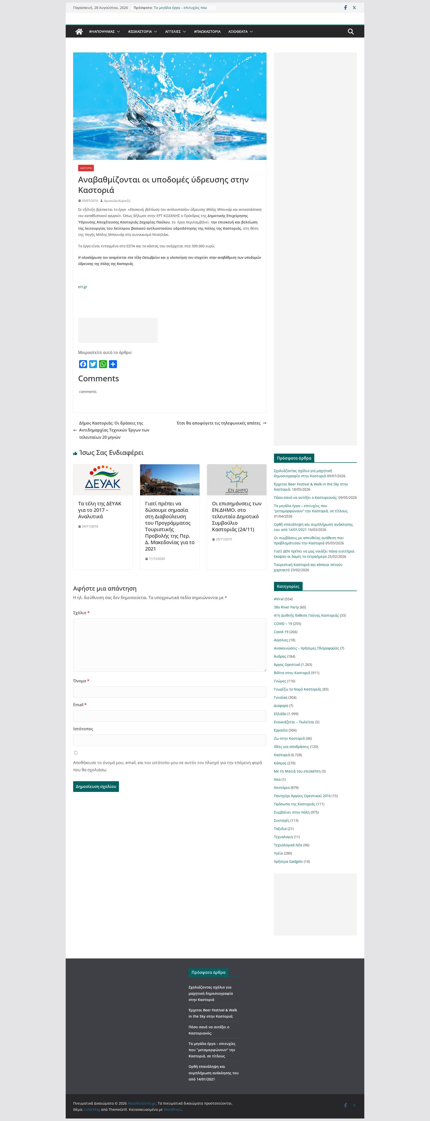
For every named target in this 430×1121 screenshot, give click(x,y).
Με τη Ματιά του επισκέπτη (297, 771)
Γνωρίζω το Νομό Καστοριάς (298, 689)
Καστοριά (86, 168)
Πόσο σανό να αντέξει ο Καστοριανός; (305, 497)
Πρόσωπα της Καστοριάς (294, 804)
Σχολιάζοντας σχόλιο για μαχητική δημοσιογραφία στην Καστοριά (211, 993)
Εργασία (281, 730)
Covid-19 (281, 631)
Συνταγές (281, 820)
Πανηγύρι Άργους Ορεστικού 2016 (302, 795)
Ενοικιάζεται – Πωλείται (294, 722)
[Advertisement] (118, 330)
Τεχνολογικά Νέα (288, 845)
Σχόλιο (81, 612)
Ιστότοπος (83, 729)
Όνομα (81, 681)
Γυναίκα (280, 697)
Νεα (277, 779)
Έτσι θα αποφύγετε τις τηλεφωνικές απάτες (219, 423)
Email (80, 704)
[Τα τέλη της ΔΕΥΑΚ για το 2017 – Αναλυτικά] (103, 468)
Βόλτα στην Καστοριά (292, 672)
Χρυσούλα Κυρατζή (117, 201)
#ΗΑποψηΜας (102, 31)
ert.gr (82, 286)
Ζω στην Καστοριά (289, 738)
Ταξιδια (280, 828)
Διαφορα (281, 705)
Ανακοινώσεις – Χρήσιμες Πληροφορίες (306, 648)
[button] (117, 31)
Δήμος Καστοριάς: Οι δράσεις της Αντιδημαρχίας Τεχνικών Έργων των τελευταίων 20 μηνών (114, 430)
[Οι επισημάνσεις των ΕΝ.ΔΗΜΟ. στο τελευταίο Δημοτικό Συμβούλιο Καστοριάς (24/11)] (237, 468)
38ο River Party (286, 607)
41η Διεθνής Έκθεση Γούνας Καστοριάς (306, 615)
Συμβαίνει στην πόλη (292, 812)
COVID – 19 (283, 623)
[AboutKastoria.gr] (79, 32)
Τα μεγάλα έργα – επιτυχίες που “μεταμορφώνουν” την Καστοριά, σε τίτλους (212, 1049)
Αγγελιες (173, 31)
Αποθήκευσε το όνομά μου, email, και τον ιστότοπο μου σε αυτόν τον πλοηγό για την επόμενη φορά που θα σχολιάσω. (167, 766)
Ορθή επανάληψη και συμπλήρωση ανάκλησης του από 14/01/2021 (214, 1072)
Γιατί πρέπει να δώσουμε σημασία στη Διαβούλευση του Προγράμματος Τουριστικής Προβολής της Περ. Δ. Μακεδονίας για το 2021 (170, 526)
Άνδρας (280, 656)
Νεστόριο (282, 787)
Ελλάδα (280, 713)
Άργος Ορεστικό (287, 664)
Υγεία (278, 853)
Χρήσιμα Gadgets (288, 861)
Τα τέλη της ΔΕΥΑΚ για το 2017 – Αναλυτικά (99, 510)
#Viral (279, 599)
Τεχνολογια (283, 836)
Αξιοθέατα (238, 31)
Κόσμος (280, 763)
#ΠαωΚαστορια (207, 31)
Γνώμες (280, 681)
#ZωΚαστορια (140, 31)
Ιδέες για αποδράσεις (291, 746)
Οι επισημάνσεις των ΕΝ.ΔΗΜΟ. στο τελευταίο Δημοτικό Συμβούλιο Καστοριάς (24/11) (237, 516)
